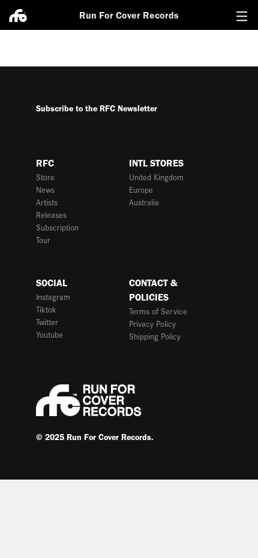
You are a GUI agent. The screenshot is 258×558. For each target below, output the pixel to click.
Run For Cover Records (129, 15)
